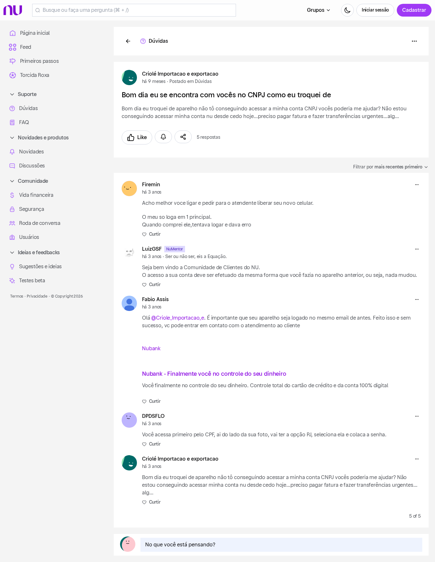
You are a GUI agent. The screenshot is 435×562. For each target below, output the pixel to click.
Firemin (151, 184)
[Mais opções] (417, 185)
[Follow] (163, 136)
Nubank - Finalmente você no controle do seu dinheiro (214, 374)
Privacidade (37, 296)
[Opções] (414, 41)
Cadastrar (414, 10)
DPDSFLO (153, 416)
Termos (16, 296)
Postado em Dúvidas (190, 81)
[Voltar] (128, 41)
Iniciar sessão (375, 10)
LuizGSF (152, 249)
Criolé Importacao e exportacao (180, 74)
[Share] (183, 136)
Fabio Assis (155, 299)
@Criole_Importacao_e (177, 318)
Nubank (151, 348)
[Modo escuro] (347, 10)
